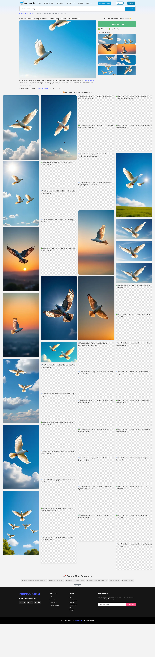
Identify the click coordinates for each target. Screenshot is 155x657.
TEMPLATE (72, 602)
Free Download (118, 24)
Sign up (131, 3)
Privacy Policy (55, 605)
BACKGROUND (73, 600)
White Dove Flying (30, 13)
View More (78, 586)
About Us (53, 599)
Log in (120, 3)
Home (21, 13)
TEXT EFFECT (73, 605)
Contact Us (54, 602)
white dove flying (89, 80)
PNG (70, 597)
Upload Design (105, 3)
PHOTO (71, 607)
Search (130, 9)
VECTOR (71, 610)
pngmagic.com (29, 594)
